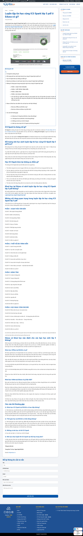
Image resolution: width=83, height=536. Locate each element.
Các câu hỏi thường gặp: (12, 112)
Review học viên (66, 22)
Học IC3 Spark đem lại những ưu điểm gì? (17, 78)
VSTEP (18, 523)
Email (4, 474)
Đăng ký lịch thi (63, 4)
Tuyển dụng (77, 1)
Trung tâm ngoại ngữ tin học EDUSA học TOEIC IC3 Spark (70, 34)
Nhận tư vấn (70, 71)
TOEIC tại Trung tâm (41, 523)
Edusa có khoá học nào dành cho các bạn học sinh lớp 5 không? (22, 103)
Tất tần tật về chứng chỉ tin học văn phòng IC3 (70, 38)
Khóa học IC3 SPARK (67, 15)
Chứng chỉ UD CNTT (21, 519)
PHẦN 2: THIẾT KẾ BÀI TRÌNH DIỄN (19, 89)
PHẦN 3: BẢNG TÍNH (16, 91)
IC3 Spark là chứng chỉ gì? (13, 73)
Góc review (72, 4)
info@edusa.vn (8, 1)
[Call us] (10, 512)
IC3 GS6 (19, 512)
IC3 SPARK (11, 10)
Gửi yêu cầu (30, 496)
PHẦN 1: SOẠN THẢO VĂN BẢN (19, 87)
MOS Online (39, 512)
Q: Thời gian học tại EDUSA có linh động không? (22, 118)
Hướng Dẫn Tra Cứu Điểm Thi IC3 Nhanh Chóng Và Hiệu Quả (69, 47)
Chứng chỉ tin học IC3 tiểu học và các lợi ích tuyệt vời (70, 43)
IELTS (22, 523)
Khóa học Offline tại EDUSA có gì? (19, 107)
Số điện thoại (6, 468)
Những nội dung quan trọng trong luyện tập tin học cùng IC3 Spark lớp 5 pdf (25, 83)
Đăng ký (72, 1)
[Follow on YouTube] (12, 512)
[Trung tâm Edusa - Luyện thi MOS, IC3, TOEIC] (9, 4)
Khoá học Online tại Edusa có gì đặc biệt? (21, 109)
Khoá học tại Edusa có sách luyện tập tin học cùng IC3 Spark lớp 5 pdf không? (25, 81)
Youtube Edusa (32, 1)
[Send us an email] (7, 512)
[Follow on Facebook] (5, 512)
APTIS (18, 529)
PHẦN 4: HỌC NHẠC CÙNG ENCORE (20, 94)
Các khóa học (53, 4)
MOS (18, 510)
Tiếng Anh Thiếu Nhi (21, 527)
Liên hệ (78, 4)
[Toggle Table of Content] (6, 72)
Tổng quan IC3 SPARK (67, 12)
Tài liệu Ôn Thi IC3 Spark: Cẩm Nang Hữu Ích (70, 51)
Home (6, 10)
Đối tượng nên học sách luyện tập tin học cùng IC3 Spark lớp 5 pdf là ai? (24, 76)
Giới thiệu (45, 4)
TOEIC (18, 525)
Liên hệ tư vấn (65, 25)
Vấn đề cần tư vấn (7, 485)
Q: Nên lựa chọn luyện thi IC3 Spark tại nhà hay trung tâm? (25, 123)
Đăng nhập (66, 1)
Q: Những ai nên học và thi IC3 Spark (20, 121)
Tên (3, 462)
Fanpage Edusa (23, 1)
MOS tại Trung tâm (41, 510)
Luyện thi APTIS (40, 529)
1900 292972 (16, 1)
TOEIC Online (40, 525)
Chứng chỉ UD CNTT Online (43, 519)
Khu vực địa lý (6, 479)
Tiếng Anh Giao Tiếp (21, 521)
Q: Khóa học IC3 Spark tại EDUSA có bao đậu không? (24, 116)
